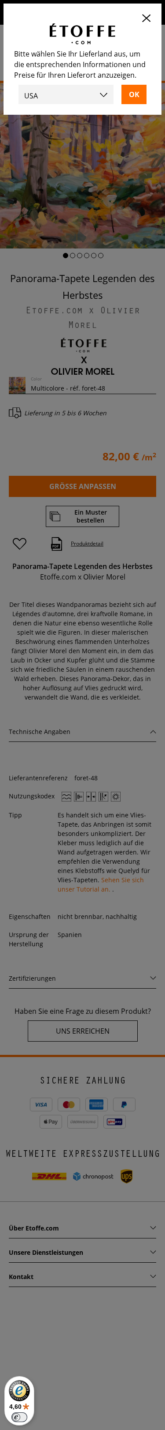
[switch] (19, 1417)
